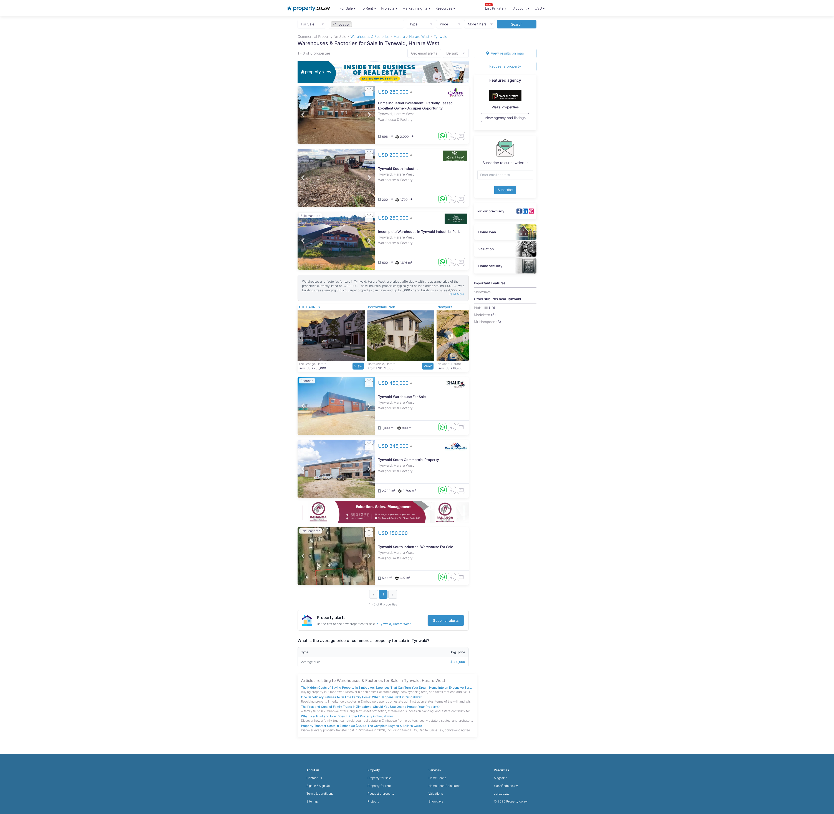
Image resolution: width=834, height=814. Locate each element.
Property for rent (379, 785)
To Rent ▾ (368, 8)
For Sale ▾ (348, 8)
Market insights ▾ (416, 8)
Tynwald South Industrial (398, 168)
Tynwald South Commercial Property (408, 460)
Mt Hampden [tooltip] (485, 322)
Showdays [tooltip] (482, 292)
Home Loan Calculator (444, 785)
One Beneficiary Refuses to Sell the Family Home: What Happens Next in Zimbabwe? (361, 697)
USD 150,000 (393, 533)
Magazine (500, 778)
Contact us (314, 778)
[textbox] (358, 24)
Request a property (505, 66)
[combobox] (366, 23)
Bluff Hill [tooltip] (481, 308)
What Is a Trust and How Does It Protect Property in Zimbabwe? (347, 716)
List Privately (495, 6)
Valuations (436, 793)
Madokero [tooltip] (482, 315)
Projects (373, 801)
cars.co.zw (501, 793)
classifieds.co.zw (506, 785)
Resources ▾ (445, 8)
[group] (383, 72)
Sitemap (312, 801)
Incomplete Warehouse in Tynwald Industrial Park (419, 231)
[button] (303, 115)
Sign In (311, 785)
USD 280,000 (394, 92)
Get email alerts (424, 53)
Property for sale (379, 778)
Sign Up (324, 785)
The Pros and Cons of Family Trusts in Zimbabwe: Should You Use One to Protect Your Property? (370, 706)
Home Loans (437, 778)
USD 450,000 (394, 383)
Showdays (436, 801)
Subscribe (505, 190)
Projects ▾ (389, 8)
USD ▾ (540, 8)
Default (452, 53)
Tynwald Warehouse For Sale (402, 397)
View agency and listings (505, 120)
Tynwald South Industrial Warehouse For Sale (415, 547)
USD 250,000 (394, 218)
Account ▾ (521, 8)
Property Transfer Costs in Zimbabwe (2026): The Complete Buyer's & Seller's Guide (361, 726)
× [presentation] (333, 24)
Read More (456, 294)
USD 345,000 (394, 446)
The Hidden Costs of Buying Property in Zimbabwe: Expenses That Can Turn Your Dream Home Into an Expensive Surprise (387, 687)
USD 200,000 (394, 155)
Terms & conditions (319, 793)
